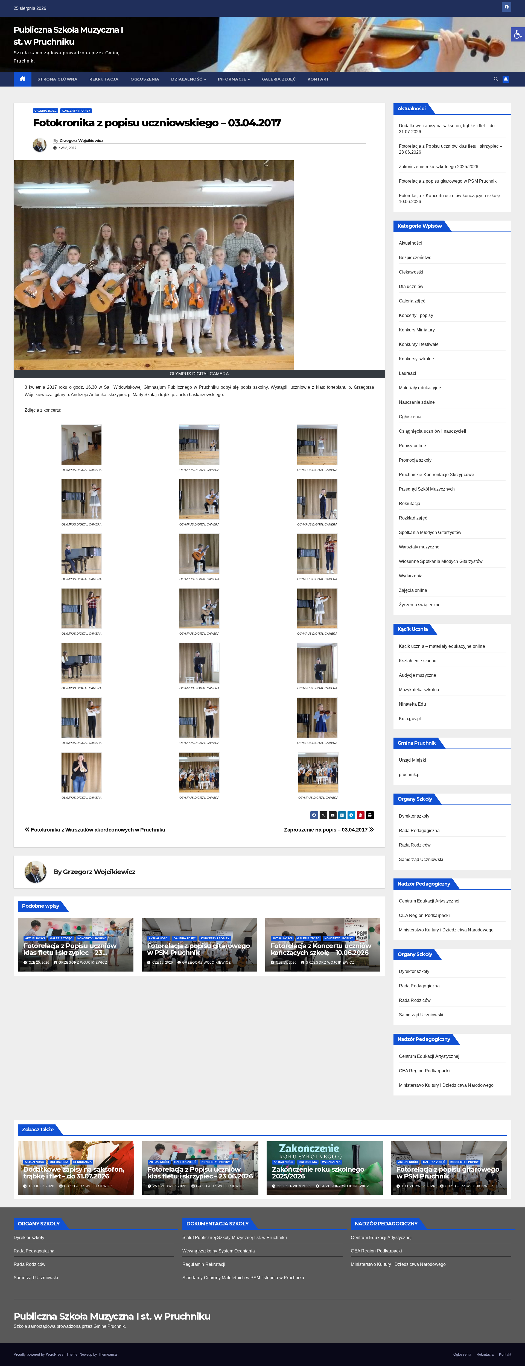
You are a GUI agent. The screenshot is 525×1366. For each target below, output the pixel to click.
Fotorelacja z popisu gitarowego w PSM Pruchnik (198, 949)
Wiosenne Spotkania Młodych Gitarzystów (441, 561)
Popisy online (412, 445)
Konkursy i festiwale (419, 344)
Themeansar (108, 1354)
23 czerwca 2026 (294, 1186)
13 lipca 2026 (42, 1186)
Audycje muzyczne (417, 675)
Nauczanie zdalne (417, 402)
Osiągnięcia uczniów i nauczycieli (432, 431)
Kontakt (318, 79)
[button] (518, 34)
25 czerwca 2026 (170, 1186)
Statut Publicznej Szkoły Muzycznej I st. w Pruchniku (234, 1237)
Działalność (187, 79)
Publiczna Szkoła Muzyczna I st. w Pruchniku (112, 1316)
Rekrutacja (103, 79)
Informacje (232, 79)
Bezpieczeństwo (415, 257)
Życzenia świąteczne (420, 604)
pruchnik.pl (410, 774)
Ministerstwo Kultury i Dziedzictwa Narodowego (446, 930)
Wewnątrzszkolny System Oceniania (218, 1251)
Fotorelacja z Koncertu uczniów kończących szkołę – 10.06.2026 (321, 949)
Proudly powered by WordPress (39, 1354)
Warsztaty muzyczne (419, 547)
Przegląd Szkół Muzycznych (427, 489)
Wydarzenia (411, 576)
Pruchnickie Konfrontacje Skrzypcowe (436, 474)
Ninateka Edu (412, 704)
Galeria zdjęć (279, 79)
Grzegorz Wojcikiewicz (81, 140)
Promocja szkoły (415, 460)
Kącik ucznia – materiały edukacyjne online (442, 646)
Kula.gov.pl (410, 718)
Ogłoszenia (144, 79)
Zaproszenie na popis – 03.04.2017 (326, 830)
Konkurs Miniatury (417, 330)
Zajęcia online (413, 590)
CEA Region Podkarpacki (424, 915)
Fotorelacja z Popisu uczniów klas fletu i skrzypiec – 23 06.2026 (70, 952)
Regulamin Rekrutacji (204, 1264)
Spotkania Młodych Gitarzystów (430, 532)
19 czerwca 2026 (419, 1186)
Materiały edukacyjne (420, 387)
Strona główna (57, 79)
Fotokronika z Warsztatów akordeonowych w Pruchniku (97, 830)
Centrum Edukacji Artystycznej (429, 901)
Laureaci (407, 373)
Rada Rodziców (415, 845)
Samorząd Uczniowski (421, 859)
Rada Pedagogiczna (419, 830)
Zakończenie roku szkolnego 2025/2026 (439, 166)
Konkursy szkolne (416, 359)
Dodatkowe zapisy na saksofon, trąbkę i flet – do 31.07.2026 (73, 1172)
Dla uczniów (411, 286)
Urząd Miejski (412, 760)
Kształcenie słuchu (418, 660)
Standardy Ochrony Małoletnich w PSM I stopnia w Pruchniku (243, 1277)
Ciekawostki (411, 272)
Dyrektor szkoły (414, 816)
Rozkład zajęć (413, 518)
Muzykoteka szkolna (419, 689)
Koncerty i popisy (76, 110)
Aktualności (35, 938)
